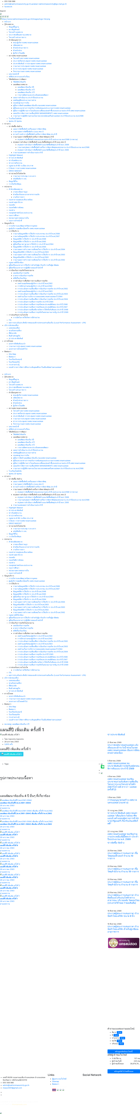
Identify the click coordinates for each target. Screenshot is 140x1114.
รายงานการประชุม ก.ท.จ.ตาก (24, 176)
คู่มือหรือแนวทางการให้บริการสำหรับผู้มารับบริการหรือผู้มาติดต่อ (34, 265)
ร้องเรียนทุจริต (14, 362)
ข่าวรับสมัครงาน (15, 160)
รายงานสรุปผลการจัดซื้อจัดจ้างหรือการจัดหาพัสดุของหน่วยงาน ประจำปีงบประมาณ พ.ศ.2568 (53, 147)
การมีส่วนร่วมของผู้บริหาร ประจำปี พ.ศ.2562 (35, 286)
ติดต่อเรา (12, 357)
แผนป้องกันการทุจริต (21, 273)
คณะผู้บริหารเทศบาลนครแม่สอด (25, 42)
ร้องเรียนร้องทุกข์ (15, 359)
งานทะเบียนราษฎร (20, 192)
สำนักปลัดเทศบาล (15, 189)
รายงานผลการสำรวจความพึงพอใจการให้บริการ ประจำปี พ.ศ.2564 (39, 249)
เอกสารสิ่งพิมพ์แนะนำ (17, 344)
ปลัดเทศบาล (17, 45)
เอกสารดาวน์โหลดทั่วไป (18, 349)
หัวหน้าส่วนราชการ (20, 48)
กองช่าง (12, 210)
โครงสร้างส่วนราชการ (17, 37)
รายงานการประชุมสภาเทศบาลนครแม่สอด (29, 66)
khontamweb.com (19, 1104)
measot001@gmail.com (12, 1088)
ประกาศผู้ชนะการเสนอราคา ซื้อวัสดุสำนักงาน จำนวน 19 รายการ (123, 870)
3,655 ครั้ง (8, 744)
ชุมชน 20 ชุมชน (15, 121)
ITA (10, 320)
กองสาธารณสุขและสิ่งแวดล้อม (21, 200)
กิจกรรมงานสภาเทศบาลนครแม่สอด (27, 71)
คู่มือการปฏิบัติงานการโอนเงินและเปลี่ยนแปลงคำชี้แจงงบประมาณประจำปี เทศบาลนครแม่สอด (49, 111)
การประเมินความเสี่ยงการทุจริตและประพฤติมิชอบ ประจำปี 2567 (42, 307)
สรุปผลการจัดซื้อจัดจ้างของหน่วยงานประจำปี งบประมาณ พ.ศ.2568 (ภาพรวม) (48, 139)
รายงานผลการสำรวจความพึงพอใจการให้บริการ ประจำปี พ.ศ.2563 (39, 254)
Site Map (12, 354)
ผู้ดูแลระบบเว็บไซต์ (59, 1079)
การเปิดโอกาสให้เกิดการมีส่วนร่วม (26, 317)
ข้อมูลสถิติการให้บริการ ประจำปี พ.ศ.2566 (29, 239)
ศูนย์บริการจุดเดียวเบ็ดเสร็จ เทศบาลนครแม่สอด (27, 228)
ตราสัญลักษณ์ (14, 29)
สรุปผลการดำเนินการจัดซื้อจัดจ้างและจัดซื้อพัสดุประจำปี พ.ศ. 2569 (43, 145)
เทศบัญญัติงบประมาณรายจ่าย (24, 100)
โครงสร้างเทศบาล (16, 32)
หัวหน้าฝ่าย (17, 50)
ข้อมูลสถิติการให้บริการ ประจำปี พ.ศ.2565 (29, 241)
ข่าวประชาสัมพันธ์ (16, 158)
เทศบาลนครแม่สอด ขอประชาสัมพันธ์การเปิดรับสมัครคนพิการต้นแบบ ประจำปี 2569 (123, 766)
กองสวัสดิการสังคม (16, 207)
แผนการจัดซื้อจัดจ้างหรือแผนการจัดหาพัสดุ (29, 129)
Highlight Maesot (16, 155)
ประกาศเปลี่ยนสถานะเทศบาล (20, 35)
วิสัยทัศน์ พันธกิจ (19, 82)
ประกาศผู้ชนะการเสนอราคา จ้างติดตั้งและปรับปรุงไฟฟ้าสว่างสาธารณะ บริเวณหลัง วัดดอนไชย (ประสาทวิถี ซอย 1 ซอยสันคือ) (123, 899)
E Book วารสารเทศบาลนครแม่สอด (22, 168)
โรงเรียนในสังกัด (15, 118)
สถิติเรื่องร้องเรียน (20, 278)
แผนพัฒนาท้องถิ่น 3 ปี (26, 92)
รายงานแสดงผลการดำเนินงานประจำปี (28, 152)
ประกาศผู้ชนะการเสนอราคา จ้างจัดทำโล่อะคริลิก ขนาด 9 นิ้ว (123, 914)
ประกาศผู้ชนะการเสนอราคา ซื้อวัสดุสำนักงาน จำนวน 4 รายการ (123, 883)
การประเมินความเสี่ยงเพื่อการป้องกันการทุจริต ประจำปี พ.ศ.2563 (43, 294)
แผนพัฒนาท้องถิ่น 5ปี (26, 87)
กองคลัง (12, 205)
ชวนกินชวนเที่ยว (15, 330)
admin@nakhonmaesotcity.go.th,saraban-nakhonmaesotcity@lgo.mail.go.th (35, 4)
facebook (8, 6)
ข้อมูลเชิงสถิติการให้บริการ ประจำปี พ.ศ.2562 (31, 257)
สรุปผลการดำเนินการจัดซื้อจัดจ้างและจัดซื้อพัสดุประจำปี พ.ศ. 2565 (43, 150)
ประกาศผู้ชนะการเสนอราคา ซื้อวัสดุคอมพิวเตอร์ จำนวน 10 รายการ (123, 856)
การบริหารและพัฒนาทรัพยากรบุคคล (23, 226)
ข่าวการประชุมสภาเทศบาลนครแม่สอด (28, 69)
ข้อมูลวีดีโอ (13, 181)
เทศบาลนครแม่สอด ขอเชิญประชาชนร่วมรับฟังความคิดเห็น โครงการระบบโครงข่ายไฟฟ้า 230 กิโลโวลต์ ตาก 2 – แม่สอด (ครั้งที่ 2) (123, 784)
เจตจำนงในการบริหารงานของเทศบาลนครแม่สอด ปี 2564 (40, 296)
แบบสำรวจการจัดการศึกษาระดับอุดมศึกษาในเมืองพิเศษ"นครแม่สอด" (35, 367)
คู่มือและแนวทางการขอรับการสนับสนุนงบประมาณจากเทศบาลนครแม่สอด (41, 108)
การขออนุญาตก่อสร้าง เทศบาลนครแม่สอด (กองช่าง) (122, 801)
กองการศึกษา (14, 215)
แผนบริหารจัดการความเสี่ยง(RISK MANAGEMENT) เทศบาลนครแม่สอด (40, 113)
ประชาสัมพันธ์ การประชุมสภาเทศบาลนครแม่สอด (32, 63)
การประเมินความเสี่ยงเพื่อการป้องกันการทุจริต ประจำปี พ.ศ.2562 (43, 289)
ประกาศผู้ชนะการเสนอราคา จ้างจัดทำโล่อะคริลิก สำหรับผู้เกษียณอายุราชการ (123, 929)
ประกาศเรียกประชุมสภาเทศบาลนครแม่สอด (30, 61)
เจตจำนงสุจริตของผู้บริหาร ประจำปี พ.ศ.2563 (35, 291)
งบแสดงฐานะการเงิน (21, 103)
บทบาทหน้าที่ (14, 74)
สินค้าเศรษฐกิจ (14, 336)
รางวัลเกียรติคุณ (15, 184)
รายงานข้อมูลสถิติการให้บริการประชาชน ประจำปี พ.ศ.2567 (36, 236)
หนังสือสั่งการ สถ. (20, 179)
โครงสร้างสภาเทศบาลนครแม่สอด (26, 58)
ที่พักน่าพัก (13, 333)
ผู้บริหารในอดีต (19, 53)
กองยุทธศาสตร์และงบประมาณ (20, 213)
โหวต (119, 1032)
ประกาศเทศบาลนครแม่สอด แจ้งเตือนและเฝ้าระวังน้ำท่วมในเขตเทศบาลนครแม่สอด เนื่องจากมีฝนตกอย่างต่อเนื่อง (123, 749)
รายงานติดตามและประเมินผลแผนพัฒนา (33, 95)
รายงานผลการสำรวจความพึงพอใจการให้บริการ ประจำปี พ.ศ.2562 (39, 260)
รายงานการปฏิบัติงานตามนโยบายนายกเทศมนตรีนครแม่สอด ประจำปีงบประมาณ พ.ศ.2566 (48, 116)
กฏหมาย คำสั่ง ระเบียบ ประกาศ (21, 165)
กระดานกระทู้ (14, 364)
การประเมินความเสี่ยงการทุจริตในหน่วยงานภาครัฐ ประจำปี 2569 (43, 312)
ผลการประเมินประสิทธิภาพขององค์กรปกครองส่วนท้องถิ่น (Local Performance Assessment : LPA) (47, 323)
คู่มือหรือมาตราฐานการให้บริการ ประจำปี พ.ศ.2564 (33, 244)
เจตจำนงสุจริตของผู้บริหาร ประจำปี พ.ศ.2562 (35, 283)
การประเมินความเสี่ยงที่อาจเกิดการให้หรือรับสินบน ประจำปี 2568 (43, 309)
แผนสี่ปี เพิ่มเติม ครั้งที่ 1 (13, 754)
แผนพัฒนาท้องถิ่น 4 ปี (26, 90)
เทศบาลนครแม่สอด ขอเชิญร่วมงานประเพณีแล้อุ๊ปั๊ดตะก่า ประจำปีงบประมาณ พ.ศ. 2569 (123, 837)
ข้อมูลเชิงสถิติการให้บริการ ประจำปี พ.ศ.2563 (31, 252)
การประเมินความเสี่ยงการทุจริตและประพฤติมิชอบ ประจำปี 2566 (43, 304)
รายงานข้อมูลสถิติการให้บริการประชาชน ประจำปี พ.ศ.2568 (36, 234)
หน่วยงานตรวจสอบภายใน (19, 218)
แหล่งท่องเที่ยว (14, 328)
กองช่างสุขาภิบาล (16, 202)
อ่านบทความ (5, 808)
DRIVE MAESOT (15, 171)
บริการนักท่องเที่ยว (11, 325)
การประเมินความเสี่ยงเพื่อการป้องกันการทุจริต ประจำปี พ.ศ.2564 (43, 299)
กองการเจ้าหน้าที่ (15, 220)
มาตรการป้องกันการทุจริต (23, 275)
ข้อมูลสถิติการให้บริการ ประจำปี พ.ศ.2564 (29, 247)
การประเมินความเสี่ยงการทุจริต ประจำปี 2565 (35, 302)
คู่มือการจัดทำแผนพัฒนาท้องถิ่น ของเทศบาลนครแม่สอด (34, 105)
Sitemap (55, 1081)
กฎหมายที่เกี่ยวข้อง (16, 262)
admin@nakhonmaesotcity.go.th (16, 1085)
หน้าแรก (7, 22)
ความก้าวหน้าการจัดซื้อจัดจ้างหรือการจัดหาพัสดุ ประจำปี (35, 134)
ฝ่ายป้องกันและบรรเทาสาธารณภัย (26, 194)
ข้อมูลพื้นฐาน (14, 27)
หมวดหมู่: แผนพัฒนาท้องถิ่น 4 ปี (16, 724)
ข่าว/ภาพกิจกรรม (15, 163)
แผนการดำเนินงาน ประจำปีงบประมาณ (28, 97)
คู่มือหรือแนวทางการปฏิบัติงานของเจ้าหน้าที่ (26, 268)
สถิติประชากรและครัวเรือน (19, 76)
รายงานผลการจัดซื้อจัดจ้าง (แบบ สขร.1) (28, 131)
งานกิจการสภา (19, 197)
